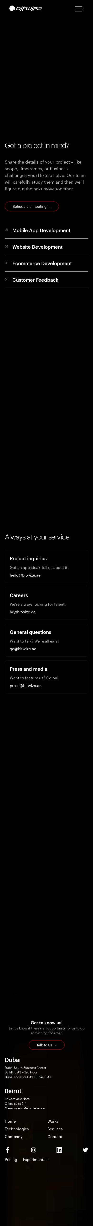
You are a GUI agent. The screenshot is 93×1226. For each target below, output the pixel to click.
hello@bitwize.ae (25, 575)
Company (13, 1136)
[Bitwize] (25, 8)
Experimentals (35, 1159)
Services (55, 1129)
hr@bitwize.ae (23, 612)
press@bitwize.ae (25, 685)
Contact (54, 1136)
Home (10, 1121)
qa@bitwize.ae (23, 648)
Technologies (17, 1129)
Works (52, 1121)
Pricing (11, 1159)
